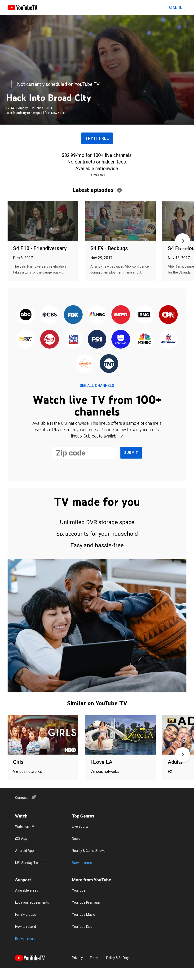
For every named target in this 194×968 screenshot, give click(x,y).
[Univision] (120, 339)
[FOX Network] (73, 315)
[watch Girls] (43, 735)
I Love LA (101, 762)
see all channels (97, 385)
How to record (25, 926)
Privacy (77, 958)
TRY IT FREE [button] (97, 138)
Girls (18, 762)
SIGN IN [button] (176, 8)
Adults (175, 762)
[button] (182, 240)
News (76, 838)
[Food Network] (49, 339)
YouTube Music (83, 914)
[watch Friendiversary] (43, 221)
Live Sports (80, 826)
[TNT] (109, 364)
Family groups (25, 914)
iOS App (21, 838)
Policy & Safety (117, 958)
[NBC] (97, 315)
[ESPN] (120, 315)
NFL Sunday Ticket (29, 863)
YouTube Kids (82, 926)
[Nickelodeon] (85, 364)
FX (170, 771)
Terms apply (97, 175)
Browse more (82, 863)
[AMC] (144, 315)
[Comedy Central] (26, 339)
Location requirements (32, 902)
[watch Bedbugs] (120, 221)
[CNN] (168, 315)
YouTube (78, 890)
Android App (24, 851)
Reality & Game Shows (89, 851)
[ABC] (26, 315)
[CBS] (49, 315)
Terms (94, 958)
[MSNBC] (144, 339)
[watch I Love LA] (120, 735)
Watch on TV (24, 826)
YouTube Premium (86, 902)
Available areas (26, 890)
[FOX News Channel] (73, 339)
